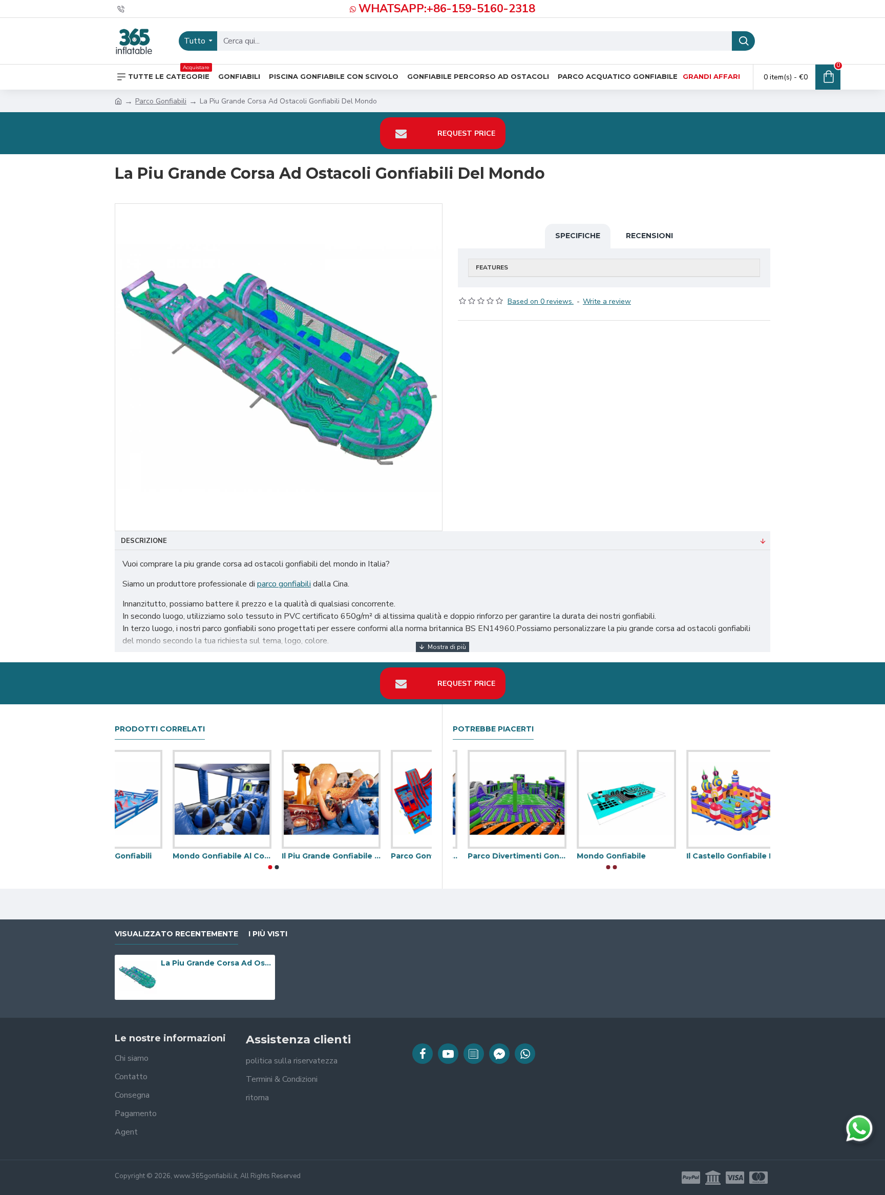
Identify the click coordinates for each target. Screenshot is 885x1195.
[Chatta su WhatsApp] (859, 1128)
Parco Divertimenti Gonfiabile (273, 856)
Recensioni (649, 235)
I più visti (267, 934)
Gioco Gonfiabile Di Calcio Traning (611, 856)
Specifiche (577, 235)
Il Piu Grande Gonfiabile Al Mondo (720, 856)
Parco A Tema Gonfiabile (163, 856)
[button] (270, 867)
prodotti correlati (160, 729)
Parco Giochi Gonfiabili (377, 856)
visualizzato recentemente (176, 934)
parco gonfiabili (284, 584)
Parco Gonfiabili (160, 101)
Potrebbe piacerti (493, 729)
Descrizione (144, 541)
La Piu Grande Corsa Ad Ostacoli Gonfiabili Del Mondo (216, 963)
